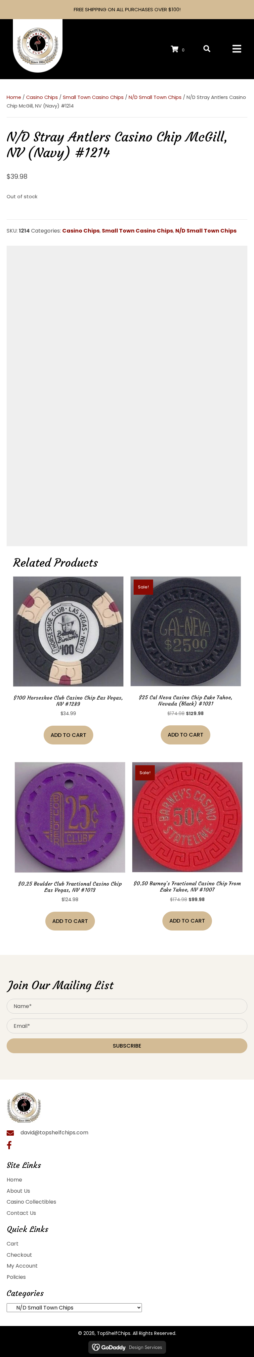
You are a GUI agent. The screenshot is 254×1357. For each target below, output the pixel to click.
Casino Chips (42, 97)
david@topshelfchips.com (54, 1132)
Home (14, 97)
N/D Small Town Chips (155, 97)
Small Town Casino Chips (93, 97)
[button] (207, 49)
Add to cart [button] (68, 735)
